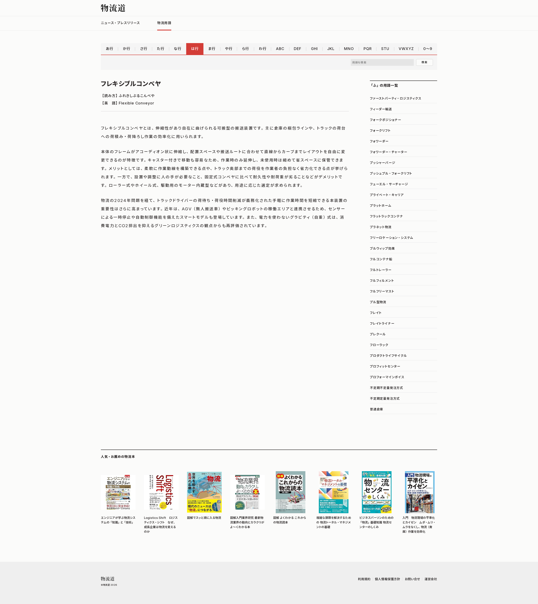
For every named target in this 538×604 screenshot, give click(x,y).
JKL (331, 48)
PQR (368, 48)
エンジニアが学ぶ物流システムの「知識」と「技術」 (118, 520)
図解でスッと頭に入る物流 (204, 518)
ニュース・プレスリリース (120, 23)
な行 (177, 48)
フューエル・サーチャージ (389, 184)
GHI (314, 48)
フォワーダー (379, 141)
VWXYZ (406, 48)
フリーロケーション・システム (391, 238)
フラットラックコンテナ (386, 216)
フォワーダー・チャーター (388, 152)
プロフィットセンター (385, 366)
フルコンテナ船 (381, 259)
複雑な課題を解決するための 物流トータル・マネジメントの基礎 (333, 522)
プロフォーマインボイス (387, 377)
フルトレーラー (381, 270)
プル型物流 (378, 302)
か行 (126, 48)
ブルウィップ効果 (382, 248)
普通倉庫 (376, 409)
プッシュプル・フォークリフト (391, 173)
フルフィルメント (382, 280)
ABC (280, 48)
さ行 (143, 48)
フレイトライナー (382, 323)
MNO (349, 48)
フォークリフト (380, 130)
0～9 (427, 48)
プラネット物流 (381, 227)
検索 (424, 62)
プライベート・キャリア (387, 195)
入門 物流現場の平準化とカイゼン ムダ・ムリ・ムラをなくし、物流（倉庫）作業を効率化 (418, 524)
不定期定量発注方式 (385, 398)
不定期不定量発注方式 (386, 388)
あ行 (109, 48)
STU (385, 48)
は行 (195, 48)
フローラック (379, 345)
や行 (228, 48)
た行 (160, 48)
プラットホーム (381, 205)
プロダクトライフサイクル (388, 355)
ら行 (245, 48)
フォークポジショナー (385, 120)
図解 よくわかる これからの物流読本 (289, 520)
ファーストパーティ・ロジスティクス (395, 98)
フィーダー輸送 (381, 109)
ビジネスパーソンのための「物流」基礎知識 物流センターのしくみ (376, 522)
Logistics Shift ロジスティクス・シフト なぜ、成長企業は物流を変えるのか (161, 524)
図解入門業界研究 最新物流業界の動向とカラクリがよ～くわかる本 (247, 522)
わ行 (262, 48)
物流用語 (164, 23)
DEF (297, 48)
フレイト (376, 313)
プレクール (378, 334)
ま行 (211, 48)
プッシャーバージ (382, 163)
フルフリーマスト (382, 291)
